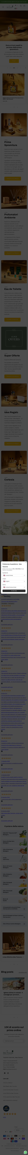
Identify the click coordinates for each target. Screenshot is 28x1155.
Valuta (4, 584)
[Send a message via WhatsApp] (25, 1152)
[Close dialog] (26, 562)
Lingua (4, 578)
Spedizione (5, 572)
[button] (14, 575)
